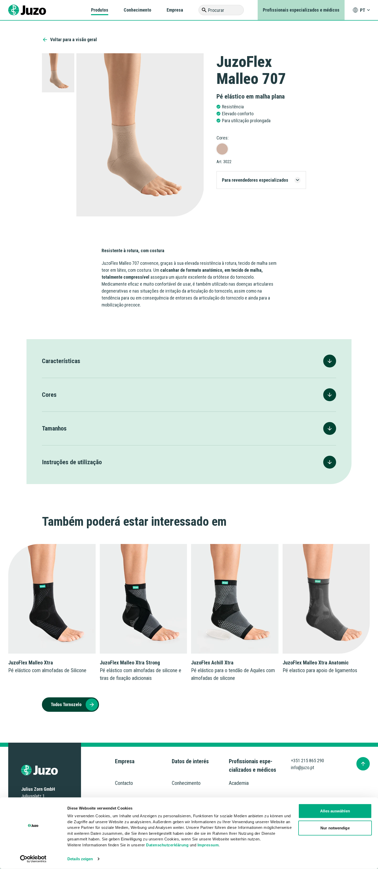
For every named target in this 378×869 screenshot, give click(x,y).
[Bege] (222, 149)
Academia (239, 783)
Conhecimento (137, 10)
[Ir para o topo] (363, 763)
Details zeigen (80, 859)
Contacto (124, 783)
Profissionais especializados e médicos (301, 10)
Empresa (175, 10)
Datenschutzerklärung (167, 844)
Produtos (99, 10)
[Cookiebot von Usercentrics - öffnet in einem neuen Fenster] (33, 859)
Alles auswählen (335, 811)
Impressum (208, 844)
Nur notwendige (334, 828)
